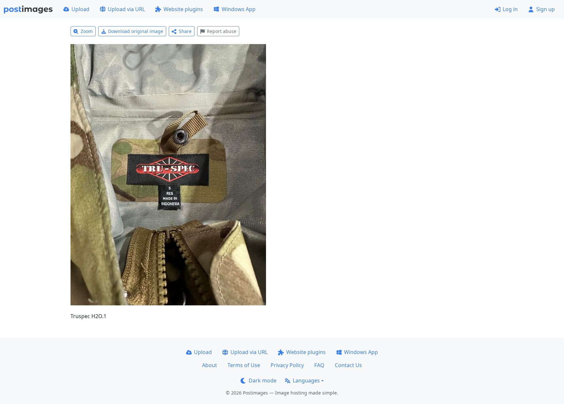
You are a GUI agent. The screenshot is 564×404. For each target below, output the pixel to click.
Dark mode (262, 380)
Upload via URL (126, 9)
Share (185, 31)
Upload (80, 9)
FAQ (319, 365)
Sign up (545, 9)
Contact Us (348, 365)
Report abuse (221, 31)
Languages (306, 380)
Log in (510, 9)
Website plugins (183, 9)
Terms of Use (243, 365)
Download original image (135, 31)
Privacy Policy (287, 365)
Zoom (87, 31)
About (209, 365)
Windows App (239, 9)
